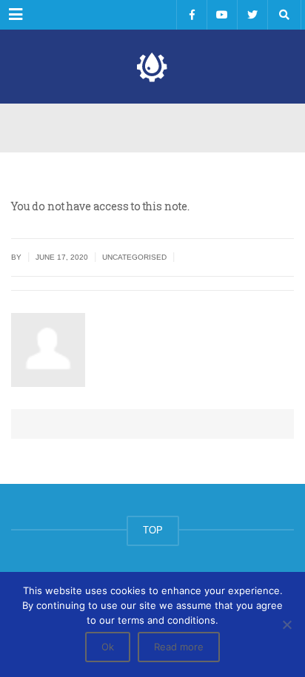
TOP (153, 530)
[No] (286, 624)
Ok (107, 647)
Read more (179, 647)
